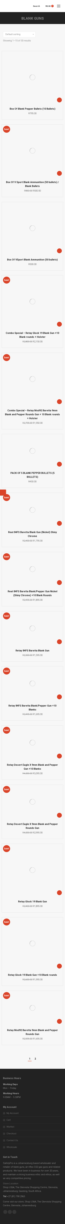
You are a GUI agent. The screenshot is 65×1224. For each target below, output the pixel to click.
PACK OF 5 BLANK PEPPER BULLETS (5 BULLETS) (32, 475)
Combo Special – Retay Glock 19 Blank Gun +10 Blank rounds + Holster (32, 335)
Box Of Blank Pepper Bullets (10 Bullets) (32, 108)
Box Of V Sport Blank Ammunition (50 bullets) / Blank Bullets (32, 184)
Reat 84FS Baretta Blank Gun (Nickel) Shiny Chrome (32, 534)
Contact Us (12, 1140)
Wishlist (10, 1126)
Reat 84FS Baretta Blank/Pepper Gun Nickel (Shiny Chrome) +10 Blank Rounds (32, 593)
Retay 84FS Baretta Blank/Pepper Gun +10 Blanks (32, 707)
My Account (12, 1113)
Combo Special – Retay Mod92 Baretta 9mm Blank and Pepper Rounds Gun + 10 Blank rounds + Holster (32, 414)
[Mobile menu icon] (59, 6)
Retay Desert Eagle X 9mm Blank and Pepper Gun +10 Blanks (32, 766)
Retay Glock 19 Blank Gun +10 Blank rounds (32, 974)
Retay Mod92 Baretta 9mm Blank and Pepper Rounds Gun (32, 1032)
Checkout (11, 1133)
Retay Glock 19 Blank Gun (32, 901)
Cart (8, 1120)
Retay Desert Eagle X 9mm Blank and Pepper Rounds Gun (32, 826)
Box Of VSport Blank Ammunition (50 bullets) (32, 259)
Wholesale (11, 1147)
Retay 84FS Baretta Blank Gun (32, 650)
